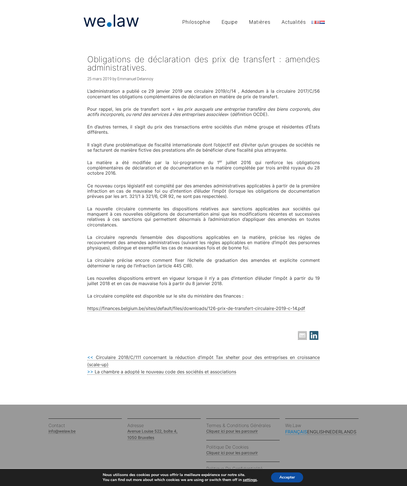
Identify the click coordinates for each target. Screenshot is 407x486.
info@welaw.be (62, 431)
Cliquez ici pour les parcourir (232, 431)
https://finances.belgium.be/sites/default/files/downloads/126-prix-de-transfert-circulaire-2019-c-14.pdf (196, 308)
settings (250, 479)
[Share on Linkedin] (314, 335)
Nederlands (341, 432)
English (316, 432)
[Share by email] (302, 335)
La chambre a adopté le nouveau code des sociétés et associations (161, 371)
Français (296, 432)
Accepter (287, 477)
